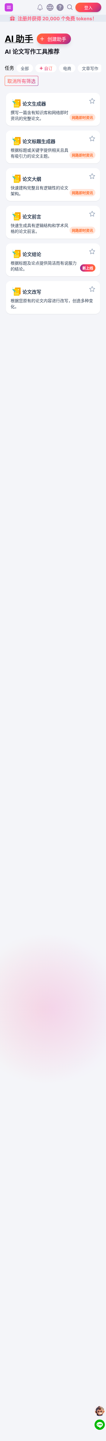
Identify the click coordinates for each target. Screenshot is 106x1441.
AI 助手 (19, 39)
